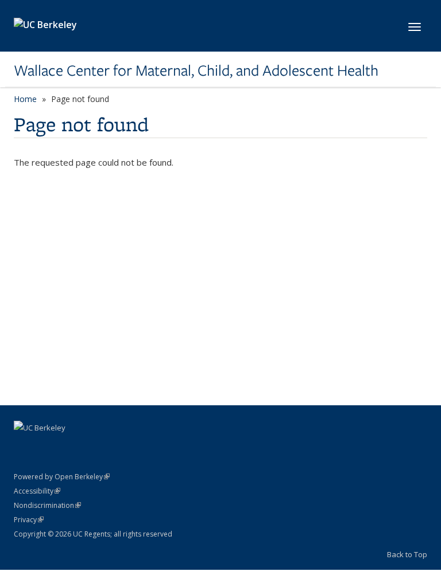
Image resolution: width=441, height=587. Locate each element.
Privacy (29, 520)
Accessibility (37, 491)
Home (25, 98)
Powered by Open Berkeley (62, 477)
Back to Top (407, 554)
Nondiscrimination (47, 505)
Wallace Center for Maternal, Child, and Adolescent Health (196, 70)
